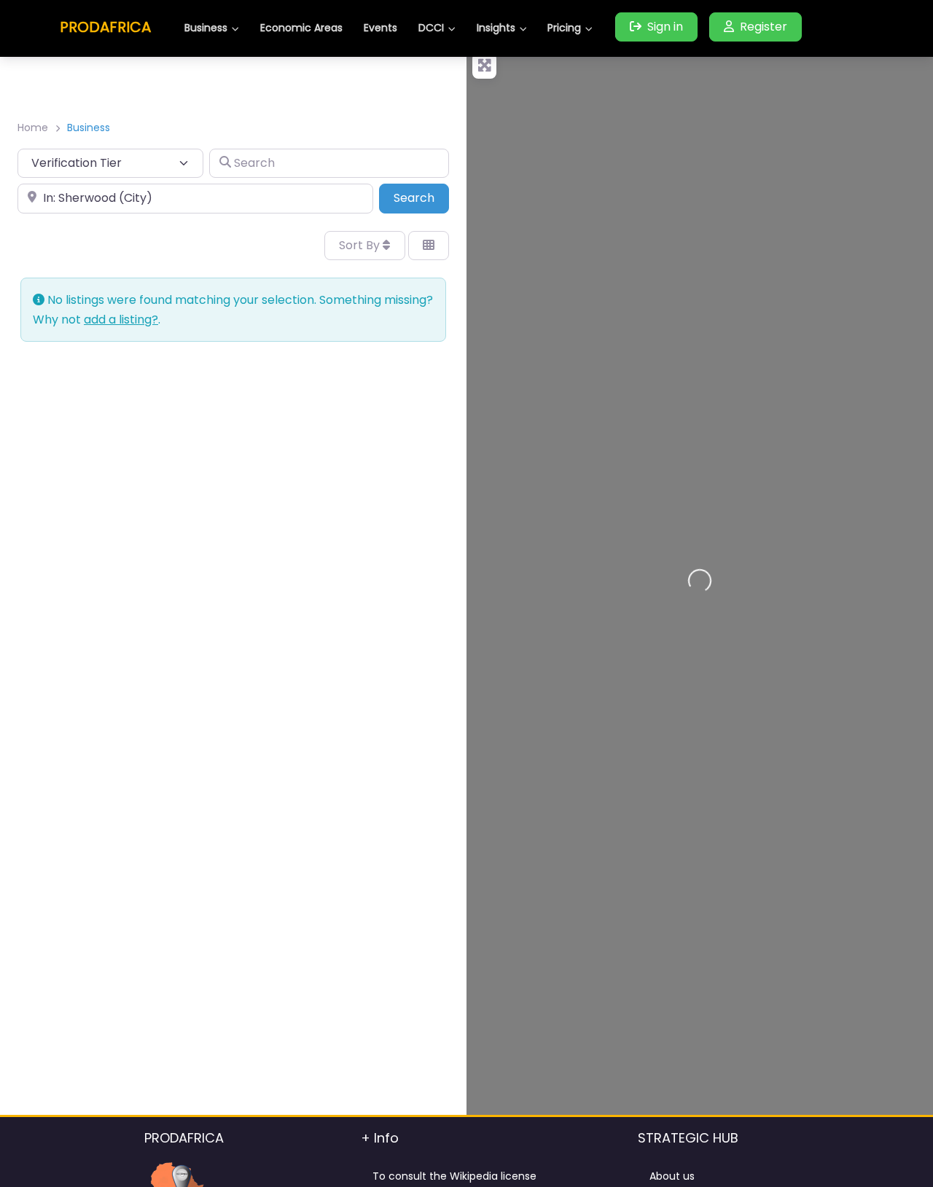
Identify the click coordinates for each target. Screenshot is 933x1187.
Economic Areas (301, 27)
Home (32, 127)
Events (380, 27)
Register (763, 26)
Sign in (665, 26)
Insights (496, 27)
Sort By (361, 245)
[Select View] (428, 245)
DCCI (431, 27)
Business (205, 27)
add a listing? (121, 319)
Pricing (564, 27)
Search (421, 197)
